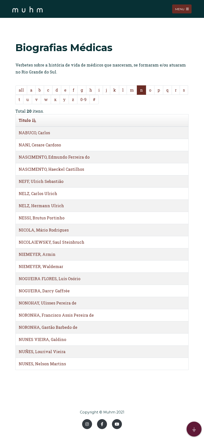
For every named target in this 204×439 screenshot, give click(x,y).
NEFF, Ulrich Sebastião (41, 181)
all (21, 90)
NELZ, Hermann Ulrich (41, 205)
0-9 (83, 99)
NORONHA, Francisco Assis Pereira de (56, 315)
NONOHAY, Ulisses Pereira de (47, 302)
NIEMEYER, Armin (37, 254)
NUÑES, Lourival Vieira (42, 351)
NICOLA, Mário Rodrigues (44, 230)
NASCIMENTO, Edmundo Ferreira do (54, 157)
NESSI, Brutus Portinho (41, 217)
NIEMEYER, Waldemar (41, 266)
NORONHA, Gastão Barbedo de (48, 327)
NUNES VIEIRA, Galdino (42, 339)
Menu (180, 9)
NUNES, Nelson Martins (42, 363)
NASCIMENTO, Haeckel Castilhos (51, 169)
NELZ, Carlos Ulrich (38, 193)
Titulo (25, 120)
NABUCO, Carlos (34, 132)
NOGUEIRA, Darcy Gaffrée (44, 290)
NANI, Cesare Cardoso (40, 144)
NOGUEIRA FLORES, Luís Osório (49, 278)
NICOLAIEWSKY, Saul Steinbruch (51, 242)
